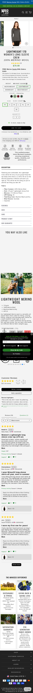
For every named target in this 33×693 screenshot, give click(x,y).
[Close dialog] (31, 334)
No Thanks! (16, 354)
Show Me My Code (16, 350)
